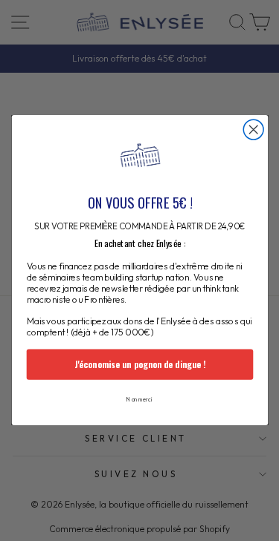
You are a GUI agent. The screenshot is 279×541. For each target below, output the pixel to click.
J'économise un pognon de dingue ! (139, 364)
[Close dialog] (253, 130)
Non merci (139, 400)
